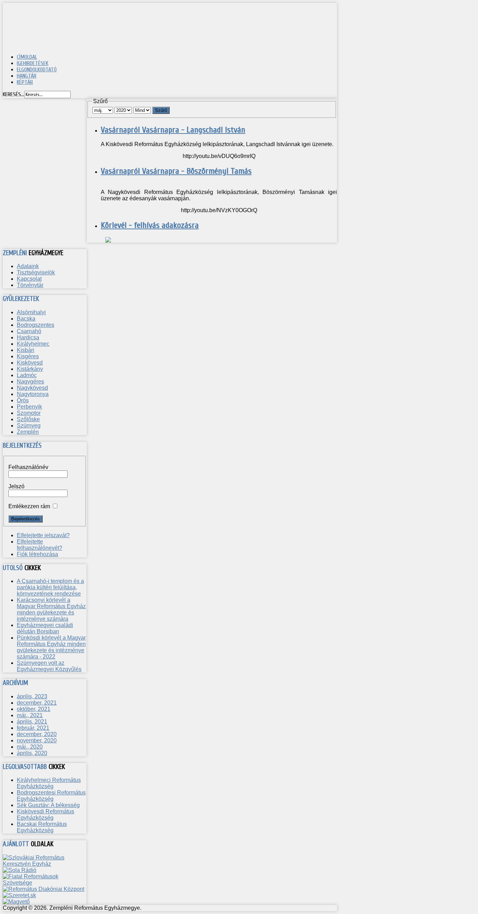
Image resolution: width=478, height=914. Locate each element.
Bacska (26, 319)
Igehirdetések (32, 63)
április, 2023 (32, 696)
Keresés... (13, 94)
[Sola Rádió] (19, 870)
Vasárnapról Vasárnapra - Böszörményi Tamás (176, 171)
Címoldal (27, 57)
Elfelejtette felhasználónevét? (39, 545)
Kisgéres (28, 356)
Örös (23, 400)
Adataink (28, 266)
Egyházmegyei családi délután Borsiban (45, 628)
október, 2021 (33, 709)
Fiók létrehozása (37, 554)
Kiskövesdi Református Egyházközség (45, 814)
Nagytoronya (33, 394)
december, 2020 (37, 734)
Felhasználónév (28, 467)
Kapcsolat (29, 279)
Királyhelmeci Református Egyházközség (49, 783)
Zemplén (28, 432)
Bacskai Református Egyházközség (42, 827)
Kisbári (25, 350)
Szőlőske (28, 419)
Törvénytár (30, 285)
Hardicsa (28, 337)
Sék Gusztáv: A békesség (48, 805)
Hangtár (26, 76)
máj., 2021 (30, 715)
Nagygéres (30, 381)
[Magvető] (16, 902)
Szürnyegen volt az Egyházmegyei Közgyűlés (49, 666)
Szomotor (29, 413)
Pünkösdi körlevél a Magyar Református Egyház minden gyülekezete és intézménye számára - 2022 (51, 647)
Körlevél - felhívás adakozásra (150, 225)
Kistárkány (30, 369)
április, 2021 (32, 722)
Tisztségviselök (36, 272)
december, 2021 (37, 703)
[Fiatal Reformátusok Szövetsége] (44, 883)
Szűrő (161, 110)
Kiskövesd (30, 363)
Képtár (25, 82)
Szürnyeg (29, 426)
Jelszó (16, 486)
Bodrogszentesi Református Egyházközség (51, 796)
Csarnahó (29, 331)
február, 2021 (33, 728)
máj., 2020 (30, 747)
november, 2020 (37, 740)
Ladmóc (27, 375)
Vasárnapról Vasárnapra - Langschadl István (173, 130)
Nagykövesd (32, 388)
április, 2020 (32, 753)
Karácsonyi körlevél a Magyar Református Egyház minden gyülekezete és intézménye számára (51, 609)
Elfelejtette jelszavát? (43, 535)
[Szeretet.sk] (19, 895)
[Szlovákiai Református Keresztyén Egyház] (44, 864)
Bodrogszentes (35, 325)
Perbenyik (29, 407)
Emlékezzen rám (29, 506)
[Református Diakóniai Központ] (43, 889)
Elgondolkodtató (37, 69)
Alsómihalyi (31, 312)
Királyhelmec (33, 344)
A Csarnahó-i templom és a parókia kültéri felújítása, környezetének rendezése (50, 587)
